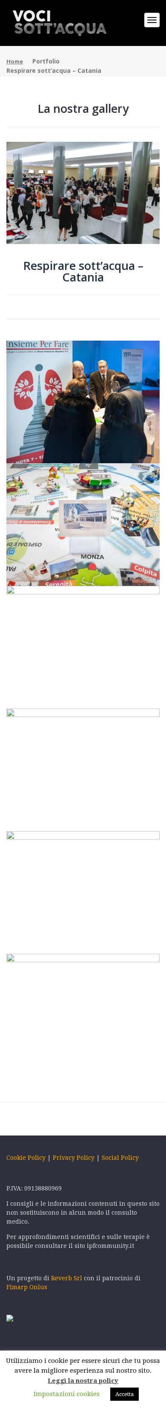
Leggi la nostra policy (83, 1381)
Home (14, 61)
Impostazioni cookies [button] (67, 1394)
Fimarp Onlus (26, 1287)
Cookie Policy (26, 1157)
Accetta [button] (124, 1394)
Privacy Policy (73, 1157)
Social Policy (120, 1157)
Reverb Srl (67, 1278)
